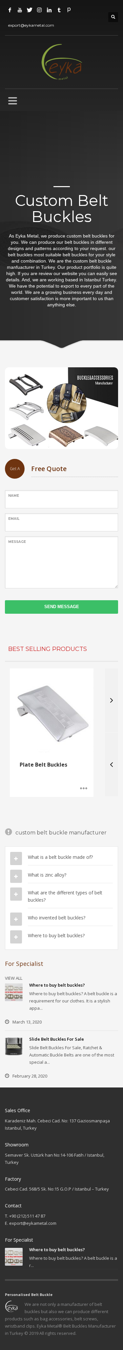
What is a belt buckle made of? (60, 857)
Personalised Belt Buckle (28, 1294)
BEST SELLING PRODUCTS (47, 649)
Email (13, 519)
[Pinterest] (69, 10)
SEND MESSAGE (61, 606)
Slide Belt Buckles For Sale (56, 1039)
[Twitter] (29, 10)
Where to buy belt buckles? (56, 935)
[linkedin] (49, 10)
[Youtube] (20, 10)
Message (17, 542)
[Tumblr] (59, 10)
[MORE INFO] (83, 788)
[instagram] (39, 10)
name (13, 495)
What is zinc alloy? (47, 875)
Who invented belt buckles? (56, 917)
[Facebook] (10, 10)
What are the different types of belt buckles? (65, 896)
